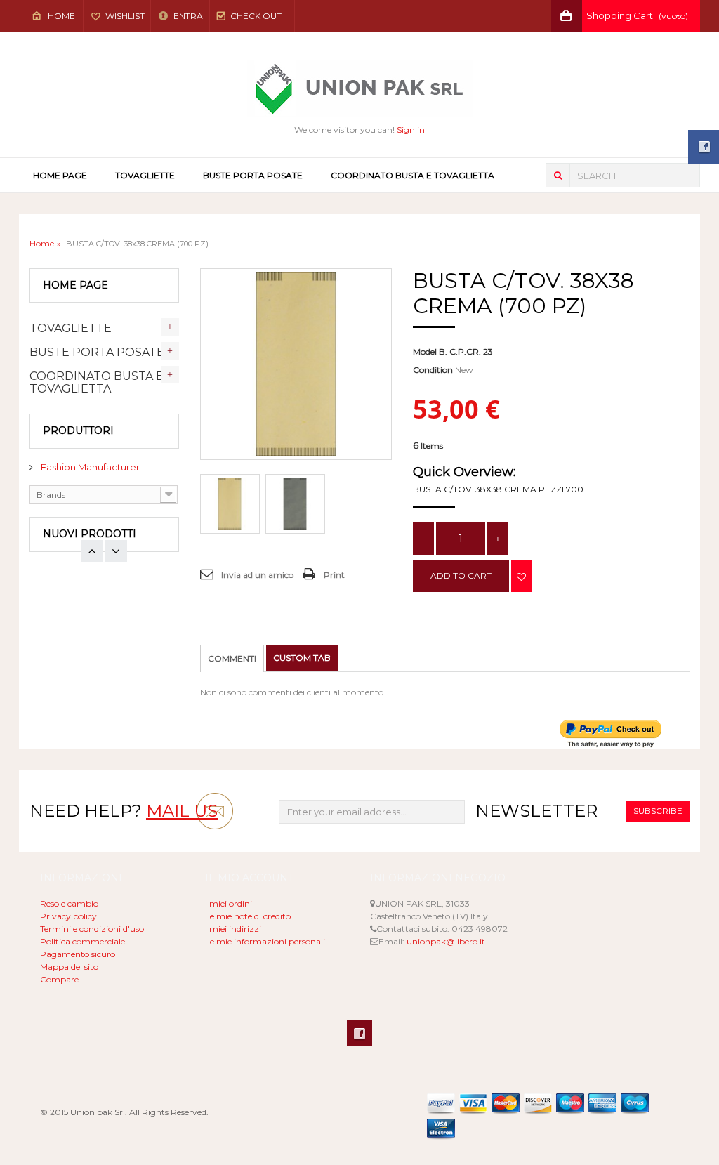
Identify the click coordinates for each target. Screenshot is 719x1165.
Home (61, 16)
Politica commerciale (82, 941)
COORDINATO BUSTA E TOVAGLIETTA (412, 175)
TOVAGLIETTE (145, 175)
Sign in (411, 129)
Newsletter (536, 811)
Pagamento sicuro (77, 954)
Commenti (232, 658)
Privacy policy (68, 916)
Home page (60, 175)
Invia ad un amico (257, 575)
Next (92, 551)
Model (425, 351)
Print (334, 575)
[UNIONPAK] (360, 88)
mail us (182, 811)
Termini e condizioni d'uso (92, 928)
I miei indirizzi (233, 928)
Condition (433, 369)
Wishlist (125, 16)
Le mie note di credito (248, 916)
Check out (256, 16)
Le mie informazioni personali (265, 941)
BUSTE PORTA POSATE (253, 175)
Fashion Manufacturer (89, 467)
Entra (187, 16)
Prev (116, 551)
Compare (59, 979)
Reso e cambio (69, 903)
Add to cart (461, 575)
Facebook (359, 1033)
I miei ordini (228, 903)
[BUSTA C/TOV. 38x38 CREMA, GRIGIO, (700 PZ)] (230, 504)
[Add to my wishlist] (521, 576)
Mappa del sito (69, 966)
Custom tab (302, 657)
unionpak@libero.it (446, 941)
